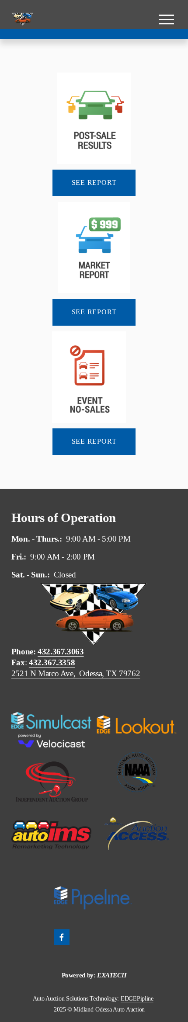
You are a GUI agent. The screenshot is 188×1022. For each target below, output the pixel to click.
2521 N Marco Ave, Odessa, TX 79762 (75, 673)
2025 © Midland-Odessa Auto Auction (99, 1009)
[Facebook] (62, 937)
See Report (94, 182)
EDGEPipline (137, 998)
